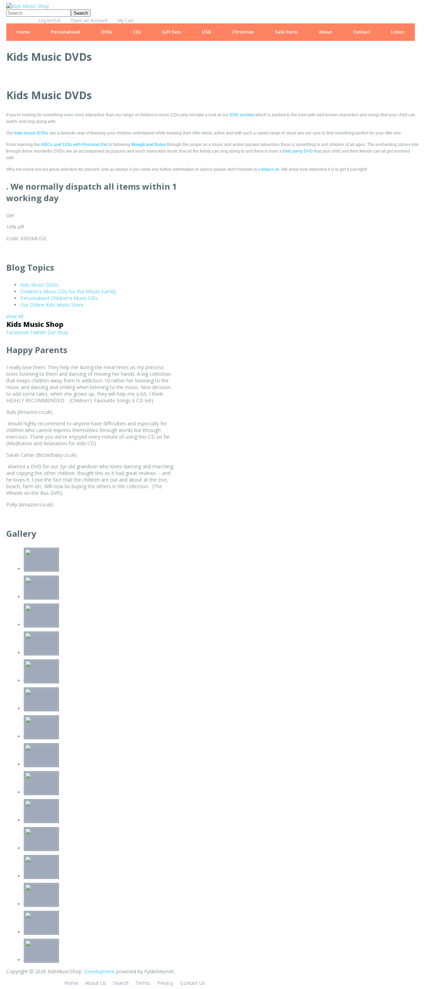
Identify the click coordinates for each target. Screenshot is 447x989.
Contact (361, 32)
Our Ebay (57, 332)
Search (121, 983)
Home (23, 32)
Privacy (165, 983)
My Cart (126, 20)
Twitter (37, 332)
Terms (142, 983)
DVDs (106, 32)
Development (99, 971)
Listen (397, 32)
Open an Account (89, 20)
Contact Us (192, 983)
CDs (137, 32)
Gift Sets (171, 32)
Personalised (65, 32)
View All (14, 316)
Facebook (17, 332)
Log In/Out (49, 20)
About (325, 32)
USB (206, 32)
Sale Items (286, 32)
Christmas (243, 32)
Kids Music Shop (35, 324)
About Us (95, 983)
